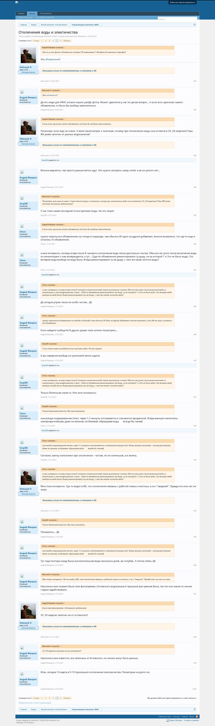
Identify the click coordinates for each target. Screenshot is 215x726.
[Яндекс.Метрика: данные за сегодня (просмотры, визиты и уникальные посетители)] (174, 720)
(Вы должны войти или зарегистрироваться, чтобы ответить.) (171, 698)
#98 (195, 637)
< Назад (36, 41)
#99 (195, 663)
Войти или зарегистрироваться (182, 2)
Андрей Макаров (28, 97)
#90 (195, 360)
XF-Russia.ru (29, 722)
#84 (195, 187)
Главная (21, 13)
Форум (32, 14)
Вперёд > (67, 41)
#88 (195, 306)
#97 (195, 594)
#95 (195, 537)
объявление (52, 59)
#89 (195, 334)
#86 (195, 244)
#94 (195, 511)
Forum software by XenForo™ (38, 720)
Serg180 (45, 160)
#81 (195, 81)
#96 (195, 565)
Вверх (191, 716)
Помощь (176, 716)
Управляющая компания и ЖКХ (44, 36)
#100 (194, 689)
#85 (195, 215)
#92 (195, 426)
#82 (195, 110)
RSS (197, 716)
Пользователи (45, 13)
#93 (195, 460)
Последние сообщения (45, 17)
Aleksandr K (82, 36)
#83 (195, 155)
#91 (195, 397)
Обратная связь (164, 716)
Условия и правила (191, 720)
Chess (23, 232)
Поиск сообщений (25, 17)
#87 (195, 270)
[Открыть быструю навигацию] (194, 25)
